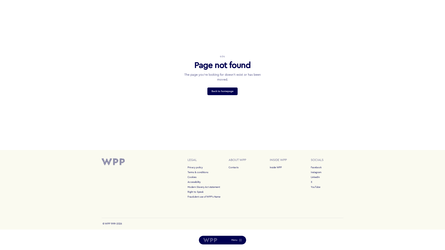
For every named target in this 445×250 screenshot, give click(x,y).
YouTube (315, 187)
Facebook (316, 167)
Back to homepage (222, 91)
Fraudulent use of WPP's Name (204, 197)
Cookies (192, 177)
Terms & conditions (198, 172)
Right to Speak (195, 192)
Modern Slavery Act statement (204, 187)
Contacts (233, 167)
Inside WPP (276, 167)
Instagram (316, 172)
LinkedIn (315, 177)
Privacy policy (195, 167)
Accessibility (194, 182)
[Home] (210, 240)
